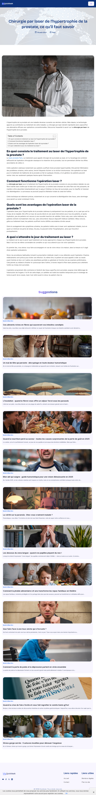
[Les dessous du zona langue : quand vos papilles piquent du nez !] (47, 536)
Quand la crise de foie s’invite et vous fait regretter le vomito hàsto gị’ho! (36, 705)
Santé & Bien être (8, 321)
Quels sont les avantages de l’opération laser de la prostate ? (29, 143)
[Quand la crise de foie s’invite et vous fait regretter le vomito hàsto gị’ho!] (47, 688)
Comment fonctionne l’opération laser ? (22, 141)
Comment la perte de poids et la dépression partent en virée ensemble (34, 667)
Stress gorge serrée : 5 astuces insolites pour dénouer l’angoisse (32, 743)
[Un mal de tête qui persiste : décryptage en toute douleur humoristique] (47, 346)
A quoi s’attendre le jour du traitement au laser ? (24, 146)
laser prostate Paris (16, 158)
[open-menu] (91, 3)
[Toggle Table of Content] (53, 136)
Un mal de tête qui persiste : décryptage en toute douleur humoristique (35, 363)
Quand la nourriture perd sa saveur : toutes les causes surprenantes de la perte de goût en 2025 (46, 439)
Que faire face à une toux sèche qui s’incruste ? (24, 629)
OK (66, 793)
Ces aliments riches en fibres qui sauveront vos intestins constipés (33, 325)
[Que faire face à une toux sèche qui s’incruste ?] (47, 612)
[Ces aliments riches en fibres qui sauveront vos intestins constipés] (47, 308)
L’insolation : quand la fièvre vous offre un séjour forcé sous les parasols (36, 401)
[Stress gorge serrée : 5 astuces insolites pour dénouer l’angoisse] (47, 726)
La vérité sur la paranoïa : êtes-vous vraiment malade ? (28, 515)
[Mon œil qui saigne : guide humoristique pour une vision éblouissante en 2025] (47, 460)
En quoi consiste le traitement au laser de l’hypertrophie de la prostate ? (32, 139)
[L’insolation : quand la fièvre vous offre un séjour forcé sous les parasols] (47, 384)
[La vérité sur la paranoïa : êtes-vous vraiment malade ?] (47, 498)
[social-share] (3, 779)
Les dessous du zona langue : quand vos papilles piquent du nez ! (32, 553)
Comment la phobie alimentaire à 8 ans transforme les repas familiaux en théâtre (39, 591)
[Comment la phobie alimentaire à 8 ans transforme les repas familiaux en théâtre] (47, 574)
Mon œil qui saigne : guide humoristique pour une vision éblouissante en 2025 (38, 477)
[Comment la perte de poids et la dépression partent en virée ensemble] (47, 650)
